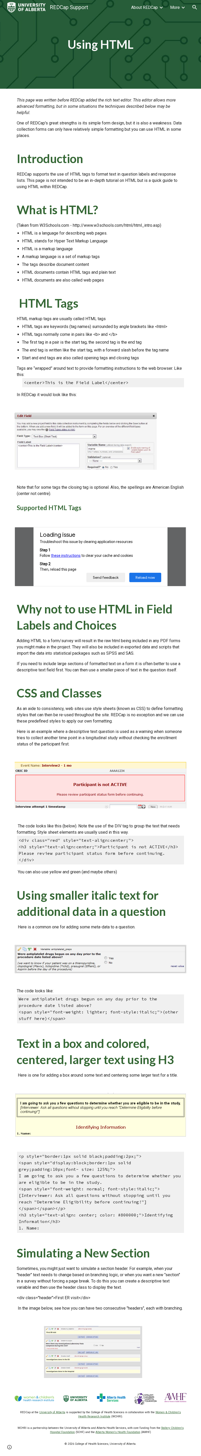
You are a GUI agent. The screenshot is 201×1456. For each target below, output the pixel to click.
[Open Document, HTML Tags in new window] (176, 534)
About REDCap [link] (144, 7)
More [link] (175, 7)
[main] (100, 44)
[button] (194, 7)
